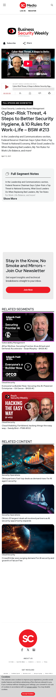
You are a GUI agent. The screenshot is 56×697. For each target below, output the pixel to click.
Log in (23, 11)
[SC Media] (28, 5)
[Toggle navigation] (4, 4)
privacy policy (32, 687)
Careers (39, 662)
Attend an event (27, 673)
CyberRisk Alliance (20, 662)
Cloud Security (8, 108)
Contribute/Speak (15, 673)
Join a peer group (38, 673)
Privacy (45, 662)
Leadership (20, 108)
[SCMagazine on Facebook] (22, 649)
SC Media (11, 662)
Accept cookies (28, 694)
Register (32, 11)
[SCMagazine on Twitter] (28, 649)
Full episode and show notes (17, 103)
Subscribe (6, 673)
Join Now (28, 290)
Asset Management (35, 108)
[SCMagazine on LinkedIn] (33, 649)
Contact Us (31, 662)
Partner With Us (49, 673)
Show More (10, 198)
